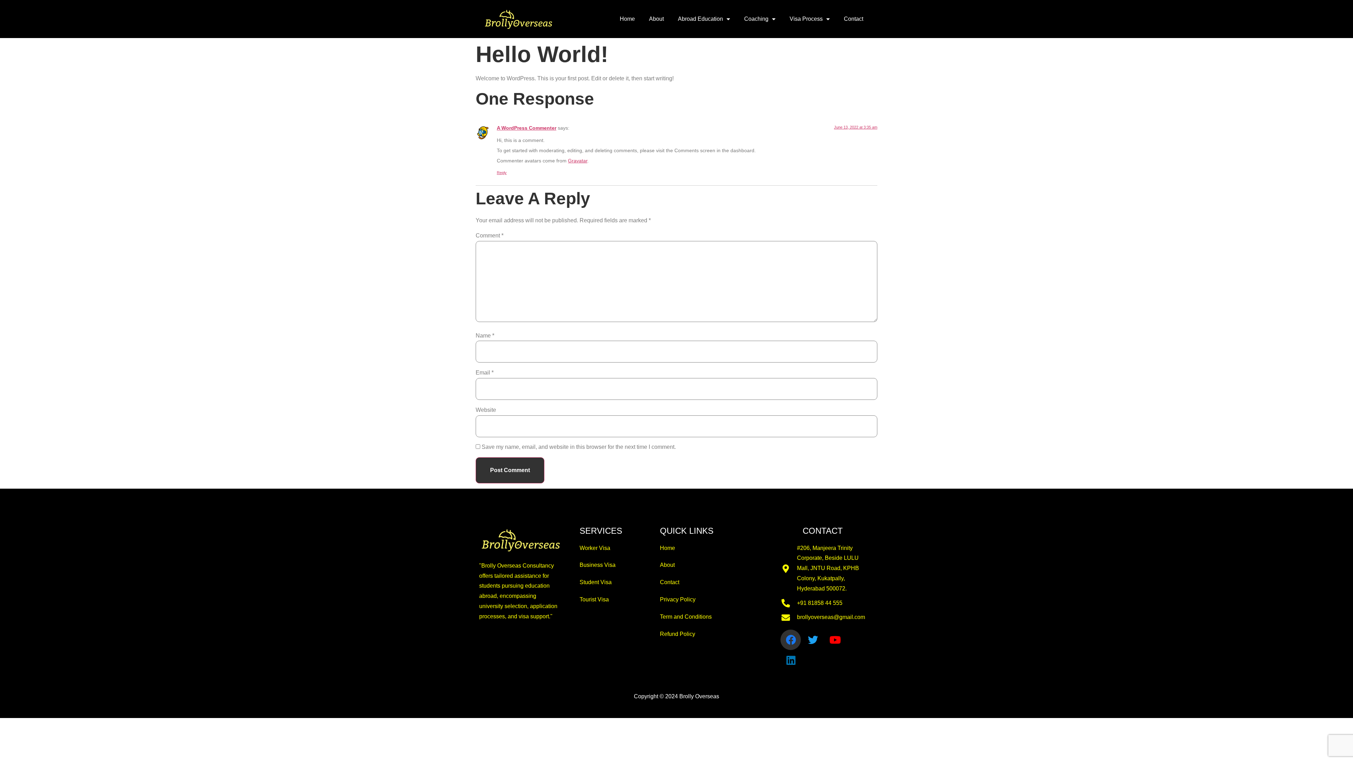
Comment (489, 236)
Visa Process (806, 19)
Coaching (756, 19)
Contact (853, 19)
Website (486, 410)
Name (485, 336)
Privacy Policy (678, 599)
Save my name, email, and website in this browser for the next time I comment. (579, 447)
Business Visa (598, 565)
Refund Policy (677, 634)
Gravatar (577, 160)
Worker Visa (595, 548)
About (656, 19)
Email (485, 373)
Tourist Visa (594, 599)
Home (627, 19)
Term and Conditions (686, 617)
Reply (502, 173)
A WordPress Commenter (526, 128)
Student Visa (596, 582)
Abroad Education (700, 19)
